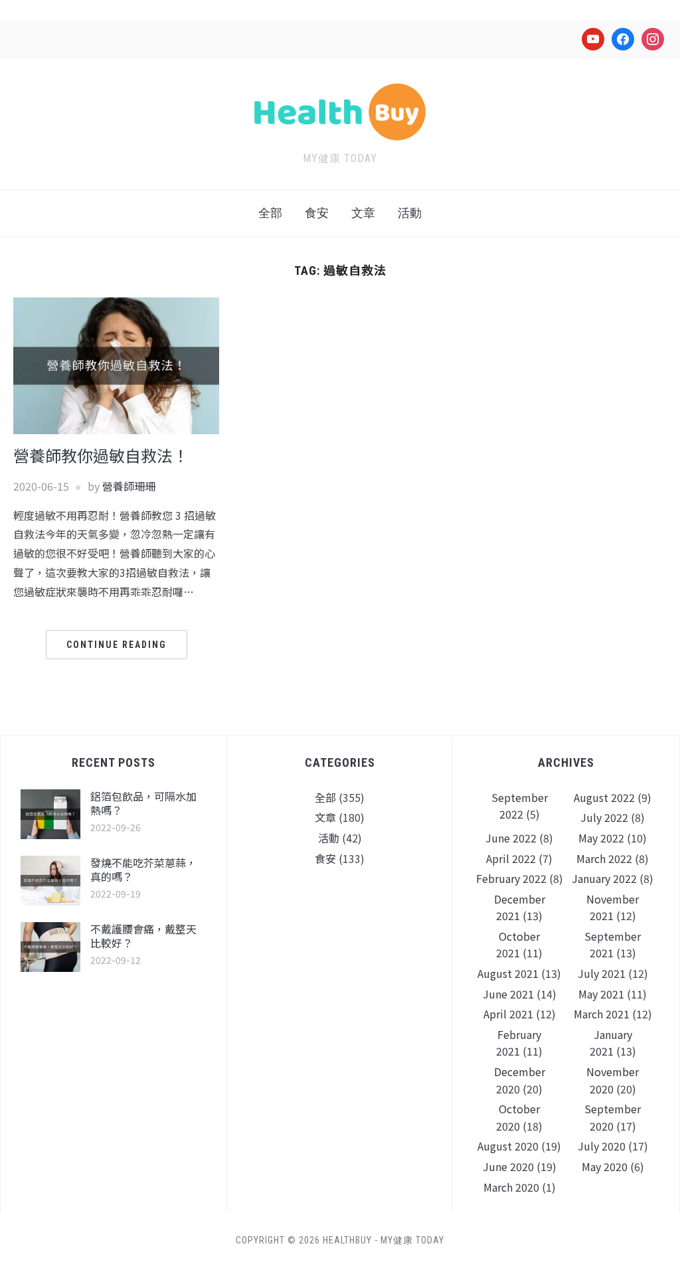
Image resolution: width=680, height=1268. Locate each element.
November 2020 (612, 1080)
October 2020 (518, 1117)
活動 (410, 213)
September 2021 (612, 944)
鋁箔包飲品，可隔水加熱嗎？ (143, 803)
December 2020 (519, 1080)
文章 (363, 213)
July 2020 (602, 1146)
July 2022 (604, 817)
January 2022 (604, 878)
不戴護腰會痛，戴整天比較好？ (143, 936)
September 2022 (519, 806)
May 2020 (605, 1166)
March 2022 (604, 858)
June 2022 (511, 838)
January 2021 (611, 1043)
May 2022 (601, 838)
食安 (317, 213)
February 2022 (511, 878)
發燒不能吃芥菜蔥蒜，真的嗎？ (143, 869)
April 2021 (508, 1014)
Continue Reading (116, 644)
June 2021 (508, 994)
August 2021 (508, 973)
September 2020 (612, 1117)
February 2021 (518, 1043)
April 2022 (511, 858)
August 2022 (604, 797)
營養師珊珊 (128, 486)
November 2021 (612, 907)
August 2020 (508, 1146)
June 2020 (508, 1166)
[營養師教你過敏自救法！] (116, 364)
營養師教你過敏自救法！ (101, 455)
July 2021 (602, 973)
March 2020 (511, 1187)
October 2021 (518, 944)
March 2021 (602, 1014)
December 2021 (519, 907)
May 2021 (601, 994)
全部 (270, 213)
